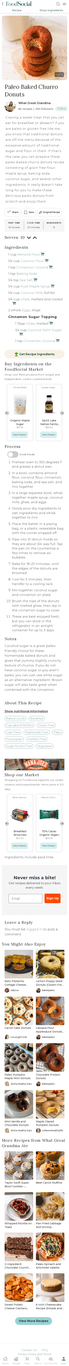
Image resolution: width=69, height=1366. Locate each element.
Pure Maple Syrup (35, 286)
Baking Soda (26, 273)
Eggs (26, 310)
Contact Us (29, 1350)
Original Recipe (51, 212)
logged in (34, 929)
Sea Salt (26, 280)
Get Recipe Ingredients (37, 354)
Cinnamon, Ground (32, 267)
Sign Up (52, 898)
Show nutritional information (26, 711)
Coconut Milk (31, 293)
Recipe (17, 10)
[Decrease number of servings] (29, 239)
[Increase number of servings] (35, 239)
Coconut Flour (32, 261)
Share (15, 212)
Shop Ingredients (51, 10)
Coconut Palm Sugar (45, 330)
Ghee (25, 299)
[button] (62, 413)
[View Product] (42, 254)
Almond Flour (28, 254)
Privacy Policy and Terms (34, 1354)
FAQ (45, 1350)
